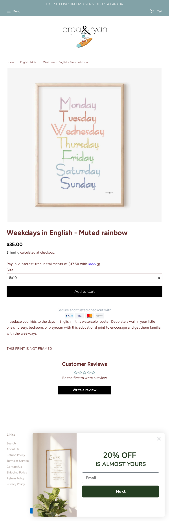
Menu (16, 11)
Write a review (84, 390)
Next (121, 491)
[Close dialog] (159, 438)
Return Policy (15, 478)
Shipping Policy (17, 472)
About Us (13, 449)
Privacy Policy (16, 484)
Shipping (13, 252)
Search (11, 443)
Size (10, 270)
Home (10, 62)
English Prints (28, 62)
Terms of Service (18, 460)
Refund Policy (16, 455)
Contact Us (14, 466)
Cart (159, 11)
